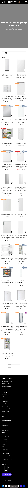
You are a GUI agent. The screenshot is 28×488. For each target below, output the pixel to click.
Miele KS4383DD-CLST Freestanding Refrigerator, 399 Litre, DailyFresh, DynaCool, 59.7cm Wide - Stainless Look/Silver (7, 190)
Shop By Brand (5, 406)
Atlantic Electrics (7, 480)
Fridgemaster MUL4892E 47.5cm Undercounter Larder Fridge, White (20, 75)
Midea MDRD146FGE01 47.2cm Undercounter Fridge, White (7, 143)
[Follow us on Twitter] (5, 467)
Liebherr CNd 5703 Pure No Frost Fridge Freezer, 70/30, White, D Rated (21, 282)
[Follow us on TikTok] (8, 470)
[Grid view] (22, 57)
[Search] (4, 2)
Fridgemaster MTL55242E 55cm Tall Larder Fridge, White (7, 75)
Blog (3, 413)
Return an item (5, 425)
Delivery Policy (5, 422)
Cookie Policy (5, 401)
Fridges (18, 28)
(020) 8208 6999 (5, 385)
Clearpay (3, 444)
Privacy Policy (5, 403)
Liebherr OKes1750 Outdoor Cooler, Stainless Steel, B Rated (7, 282)
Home (7, 28)
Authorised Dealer (6, 430)
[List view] (25, 57)
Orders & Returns (5, 441)
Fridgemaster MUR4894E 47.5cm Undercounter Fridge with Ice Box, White (7, 98)
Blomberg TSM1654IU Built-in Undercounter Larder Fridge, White (7, 260)
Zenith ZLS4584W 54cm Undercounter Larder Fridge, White (7, 214)
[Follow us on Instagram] (8, 467)
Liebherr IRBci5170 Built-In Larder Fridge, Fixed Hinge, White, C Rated (21, 260)
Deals (3, 416)
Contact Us (4, 396)
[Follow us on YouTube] (5, 470)
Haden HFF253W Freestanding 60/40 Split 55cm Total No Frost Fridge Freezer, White (7, 354)
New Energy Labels (6, 408)
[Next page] (18, 366)
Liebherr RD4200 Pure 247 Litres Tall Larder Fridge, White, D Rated (21, 121)
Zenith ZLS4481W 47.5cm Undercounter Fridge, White (21, 97)
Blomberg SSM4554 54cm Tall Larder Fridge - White (21, 213)
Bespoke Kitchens (5, 411)
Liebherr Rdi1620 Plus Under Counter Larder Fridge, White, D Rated (7, 166)
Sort (19, 53)
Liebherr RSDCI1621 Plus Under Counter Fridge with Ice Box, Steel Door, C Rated (7, 121)
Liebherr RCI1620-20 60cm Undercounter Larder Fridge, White (20, 166)
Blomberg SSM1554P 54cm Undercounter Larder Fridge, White (7, 237)
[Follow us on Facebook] (3, 467)
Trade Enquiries (5, 449)
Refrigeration (13, 28)
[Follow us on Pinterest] (3, 470)
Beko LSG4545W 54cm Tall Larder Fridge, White (21, 236)
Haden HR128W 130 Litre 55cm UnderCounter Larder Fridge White (7, 305)
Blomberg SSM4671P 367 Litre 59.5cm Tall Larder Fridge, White (21, 143)
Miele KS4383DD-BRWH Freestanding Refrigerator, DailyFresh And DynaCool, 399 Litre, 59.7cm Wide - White (21, 190)
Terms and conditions (6, 399)
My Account (4, 439)
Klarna (3, 446)
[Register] (11, 459)
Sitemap (3, 432)
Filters (9, 53)
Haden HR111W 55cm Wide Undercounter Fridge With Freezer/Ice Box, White (21, 305)
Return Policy (4, 427)
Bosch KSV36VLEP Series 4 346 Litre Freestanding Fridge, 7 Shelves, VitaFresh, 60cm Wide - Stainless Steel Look (21, 329)
